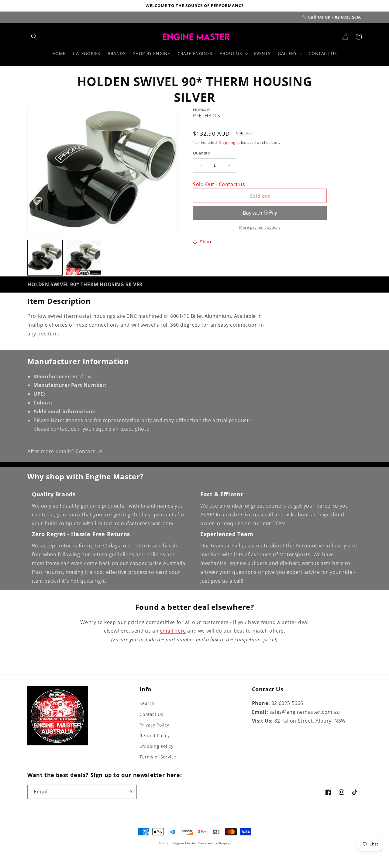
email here (173, 630)
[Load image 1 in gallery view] (45, 257)
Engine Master (185, 843)
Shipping (227, 142)
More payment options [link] (260, 227)
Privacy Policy (154, 725)
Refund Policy (154, 735)
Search (147, 703)
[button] (34, 36)
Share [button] (206, 242)
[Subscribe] (129, 792)
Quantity (201, 153)
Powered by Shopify (214, 843)
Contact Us (89, 451)
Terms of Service (157, 757)
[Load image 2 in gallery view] (83, 257)
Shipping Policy (156, 746)
